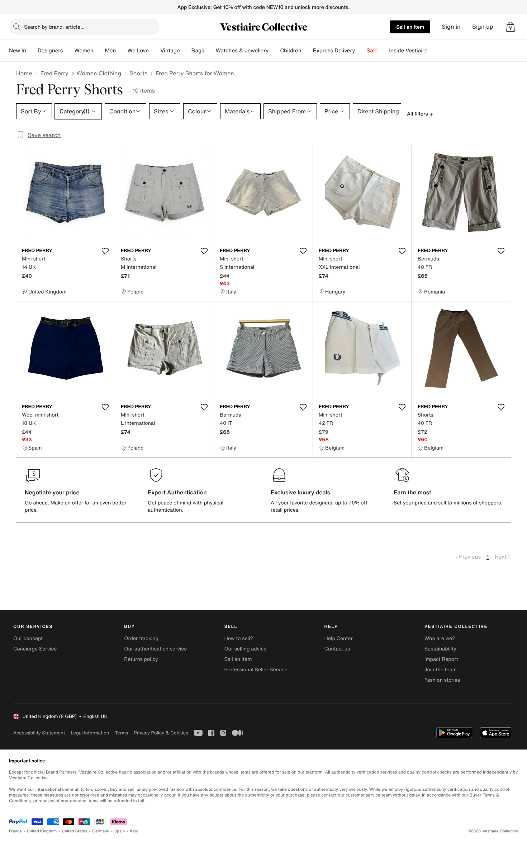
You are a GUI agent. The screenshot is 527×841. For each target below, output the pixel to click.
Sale (372, 51)
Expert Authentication (177, 492)
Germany (100, 831)
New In (17, 51)
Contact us (337, 649)
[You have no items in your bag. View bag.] (510, 27)
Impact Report (441, 659)
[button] (510, 27)
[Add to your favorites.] (105, 251)
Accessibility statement (39, 732)
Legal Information (90, 732)
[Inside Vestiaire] (433, 50)
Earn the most (412, 492)
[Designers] (68, 50)
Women (83, 51)
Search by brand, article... (54, 26)
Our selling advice (245, 649)
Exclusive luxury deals (300, 492)
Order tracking (141, 638)
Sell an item (410, 26)
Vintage (170, 51)
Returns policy (141, 659)
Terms (121, 732)
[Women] (99, 50)
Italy (134, 831)
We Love (138, 51)
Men (110, 51)
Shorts (138, 73)
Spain (119, 831)
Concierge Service (35, 649)
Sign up (482, 26)
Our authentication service (155, 649)
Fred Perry (54, 73)
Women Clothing (99, 73)
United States (74, 831)
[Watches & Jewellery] (274, 50)
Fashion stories (442, 680)
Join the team (440, 669)
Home (24, 73)
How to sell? (238, 638)
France (15, 831)
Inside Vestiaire (408, 51)
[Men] (121, 50)
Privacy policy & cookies (161, 732)
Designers (50, 51)
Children (291, 51)
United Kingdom (42, 831)
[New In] (32, 50)
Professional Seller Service (255, 669)
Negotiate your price (52, 492)
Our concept (28, 638)
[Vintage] (186, 50)
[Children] (307, 50)
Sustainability (440, 649)
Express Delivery (334, 51)
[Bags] (210, 50)
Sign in (451, 26)
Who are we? (439, 638)
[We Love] (154, 50)
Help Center (338, 638)
